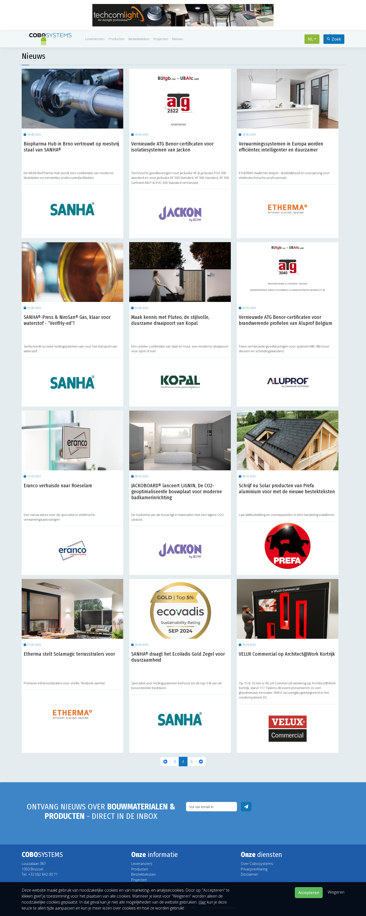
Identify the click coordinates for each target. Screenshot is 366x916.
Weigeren (336, 892)
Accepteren (308, 892)
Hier (202, 902)
